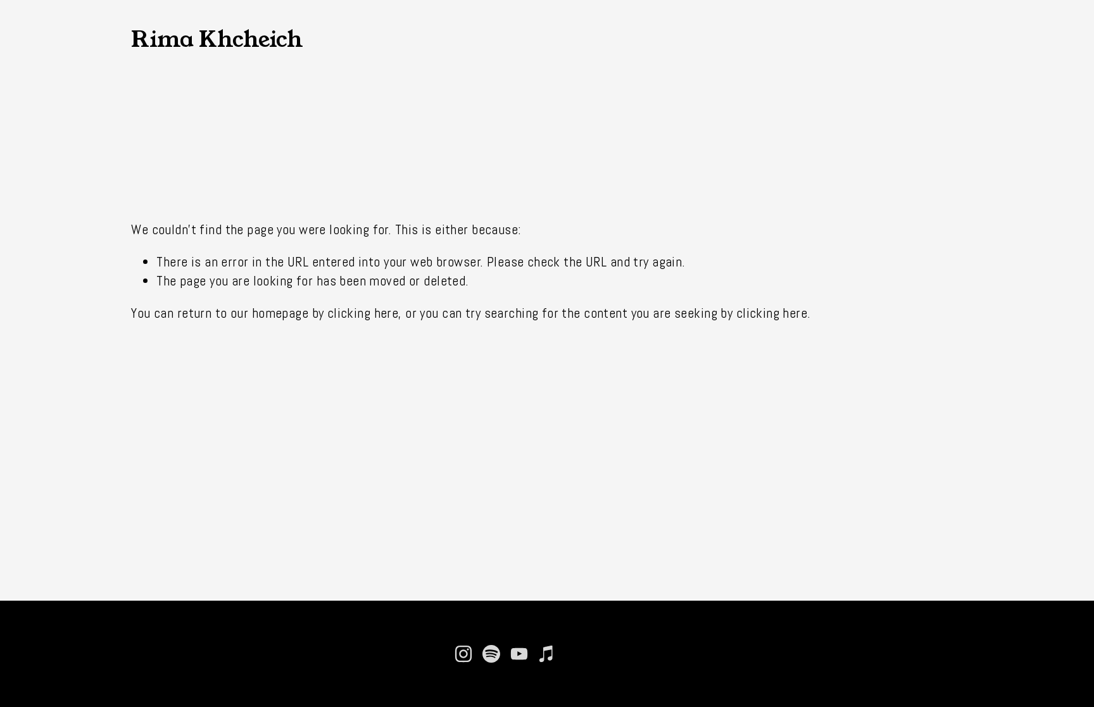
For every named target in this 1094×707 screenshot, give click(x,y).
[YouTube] (519, 654)
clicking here (363, 313)
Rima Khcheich (217, 39)
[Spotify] (491, 654)
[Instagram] (463, 654)
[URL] (575, 654)
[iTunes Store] (547, 654)
